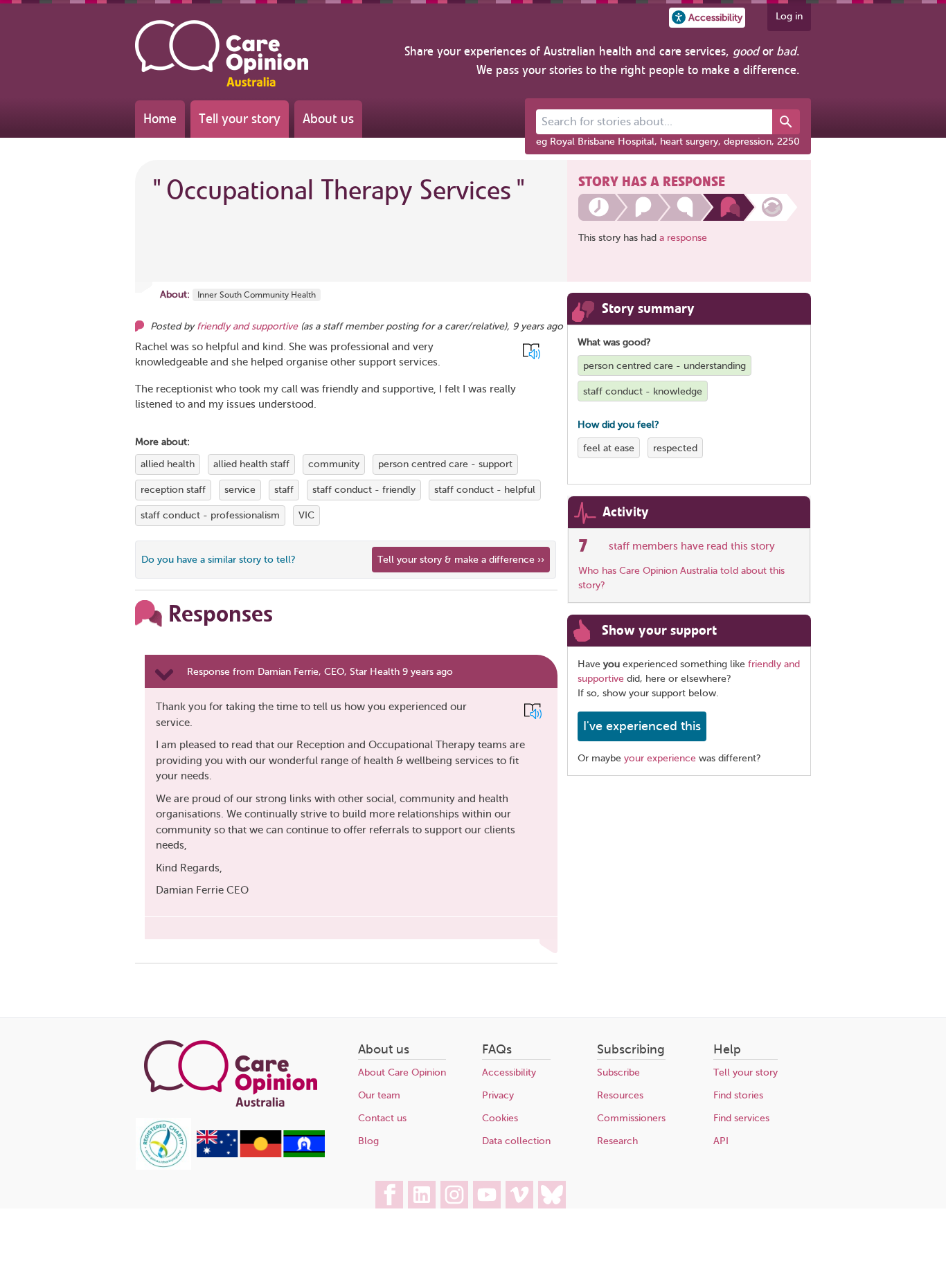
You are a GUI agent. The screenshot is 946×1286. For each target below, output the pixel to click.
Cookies (500, 1118)
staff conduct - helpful (484, 489)
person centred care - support (445, 464)
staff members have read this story (692, 546)
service (240, 489)
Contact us (382, 1118)
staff (284, 489)
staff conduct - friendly (364, 489)
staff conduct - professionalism (210, 515)
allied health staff (251, 464)
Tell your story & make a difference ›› (460, 559)
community (333, 464)
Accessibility (509, 1072)
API (721, 1141)
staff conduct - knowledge (642, 391)
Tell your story (239, 118)
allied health (168, 464)
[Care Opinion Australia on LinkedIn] (422, 1194)
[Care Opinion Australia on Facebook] (389, 1194)
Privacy (498, 1095)
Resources (620, 1095)
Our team (379, 1095)
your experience (660, 758)
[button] (707, 18)
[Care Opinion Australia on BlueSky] (552, 1194)
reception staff (173, 489)
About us (328, 118)
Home (160, 118)
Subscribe (618, 1072)
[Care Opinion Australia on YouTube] (487, 1194)
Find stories (738, 1095)
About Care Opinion (402, 1072)
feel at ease (608, 448)
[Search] (786, 121)
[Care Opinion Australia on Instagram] (454, 1194)
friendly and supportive (247, 326)
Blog (368, 1141)
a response (683, 238)
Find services (741, 1118)
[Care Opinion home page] (221, 53)
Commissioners (631, 1118)
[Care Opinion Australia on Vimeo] (519, 1194)
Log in (789, 16)
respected (675, 448)
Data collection (516, 1141)
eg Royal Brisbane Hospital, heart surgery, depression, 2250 (668, 141)
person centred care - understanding (664, 366)
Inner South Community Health (256, 295)
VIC (306, 515)
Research (617, 1141)
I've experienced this (642, 726)
